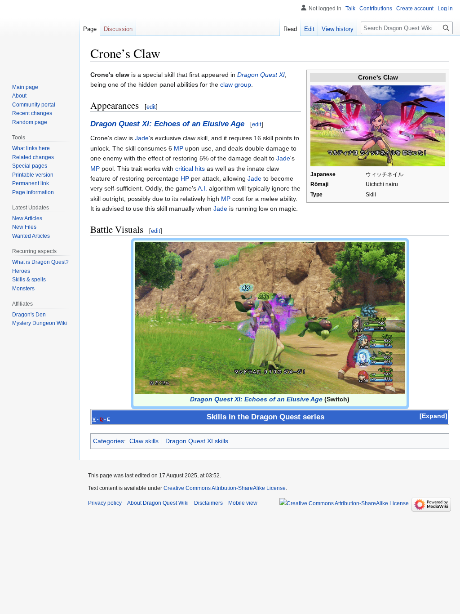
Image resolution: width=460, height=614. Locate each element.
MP (178, 148)
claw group (235, 84)
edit (151, 106)
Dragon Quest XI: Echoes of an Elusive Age (167, 124)
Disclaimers (208, 503)
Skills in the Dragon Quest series (265, 417)
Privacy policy (105, 503)
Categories (108, 441)
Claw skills (144, 441)
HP (185, 178)
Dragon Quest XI (261, 74)
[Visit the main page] (39, 36)
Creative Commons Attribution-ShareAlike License (225, 488)
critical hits (190, 168)
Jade (142, 138)
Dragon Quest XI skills (196, 441)
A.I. (202, 188)
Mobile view (242, 503)
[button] (433, 416)
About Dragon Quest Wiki (158, 503)
